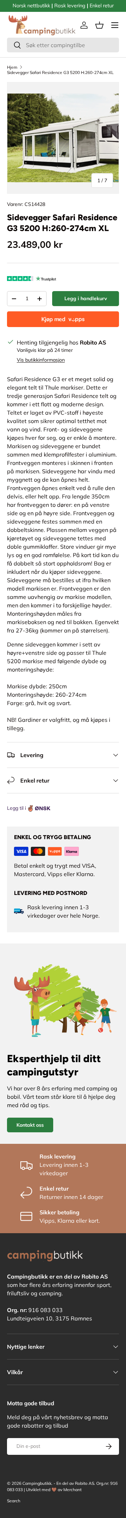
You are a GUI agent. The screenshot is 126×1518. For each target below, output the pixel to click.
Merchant (72, 1489)
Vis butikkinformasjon (41, 360)
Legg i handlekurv (85, 298)
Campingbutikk (36, 1483)
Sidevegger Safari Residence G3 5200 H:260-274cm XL (60, 72)
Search (13, 1500)
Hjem (12, 67)
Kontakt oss (30, 1125)
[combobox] (63, 45)
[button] (99, 25)
